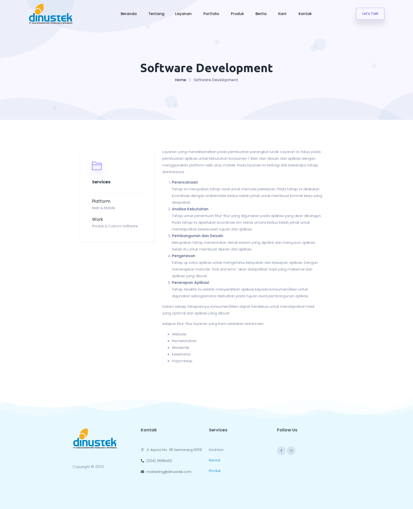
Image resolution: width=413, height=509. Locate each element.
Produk (238, 13)
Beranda (129, 13)
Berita (261, 13)
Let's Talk (370, 13)
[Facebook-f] (281, 450)
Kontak (306, 13)
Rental (214, 460)
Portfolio (211, 13)
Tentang (156, 13)
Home (180, 80)
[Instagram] (291, 450)
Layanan (184, 13)
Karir (283, 13)
